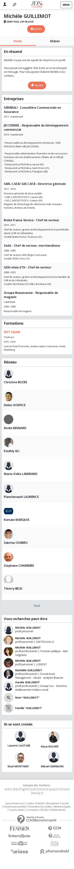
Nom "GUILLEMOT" (27, 697)
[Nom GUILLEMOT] (8, 697)
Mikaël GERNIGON (52, 766)
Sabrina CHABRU (16, 543)
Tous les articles (17, 810)
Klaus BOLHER (49, 746)
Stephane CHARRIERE (19, 565)
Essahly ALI (11, 451)
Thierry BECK (13, 588)
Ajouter (37, 29)
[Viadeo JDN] (54, 843)
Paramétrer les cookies (40, 806)
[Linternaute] (19, 836)
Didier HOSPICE (14, 405)
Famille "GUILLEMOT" (28, 708)
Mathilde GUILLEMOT (28, 670)
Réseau (55, 41)
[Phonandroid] (54, 851)
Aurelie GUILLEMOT (27, 682)
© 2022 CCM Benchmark (53, 810)
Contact (30, 803)
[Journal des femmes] (19, 828)
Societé (65, 803)
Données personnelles (15, 806)
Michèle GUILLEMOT (28, 627)
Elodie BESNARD (15, 428)
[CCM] (54, 828)
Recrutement (52, 803)
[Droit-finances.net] (54, 836)
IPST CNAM (12, 332)
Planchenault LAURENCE (21, 497)
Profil (17, 41)
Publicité (40, 803)
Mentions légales (62, 806)
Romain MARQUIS (16, 520)
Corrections (33, 810)
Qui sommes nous (14, 803)
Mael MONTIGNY (18, 766)
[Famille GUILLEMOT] (8, 708)
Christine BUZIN (15, 382)
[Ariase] (19, 851)
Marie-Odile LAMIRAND (20, 474)
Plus (37, 605)
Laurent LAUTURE (19, 745)
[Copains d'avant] (19, 843)
